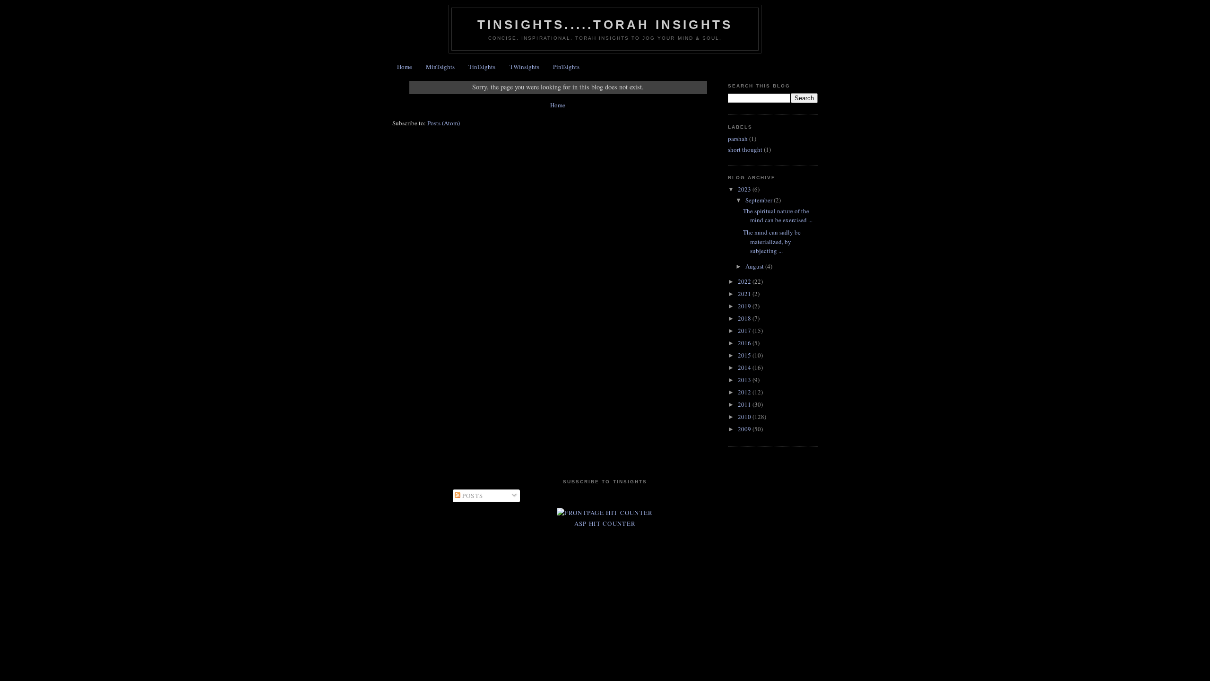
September (759, 200)
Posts (472, 495)
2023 (745, 189)
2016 (745, 343)
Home (404, 66)
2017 (745, 330)
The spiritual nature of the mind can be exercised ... (777, 216)
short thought (745, 149)
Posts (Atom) (443, 123)
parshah (738, 138)
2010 (745, 416)
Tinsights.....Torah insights (605, 24)
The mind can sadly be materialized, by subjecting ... (772, 241)
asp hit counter (605, 523)
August (755, 266)
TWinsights (524, 66)
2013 (745, 379)
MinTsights (440, 66)
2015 (745, 355)
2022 (745, 281)
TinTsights (481, 66)
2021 (745, 293)
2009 (745, 429)
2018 (745, 318)
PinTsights (566, 66)
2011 (745, 404)
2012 (745, 392)
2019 (745, 306)
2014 (745, 367)
